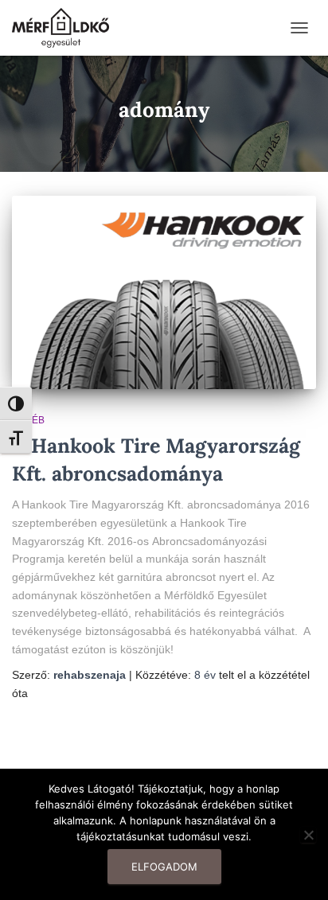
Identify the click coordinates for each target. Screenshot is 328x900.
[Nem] (308, 835)
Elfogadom (164, 866)
